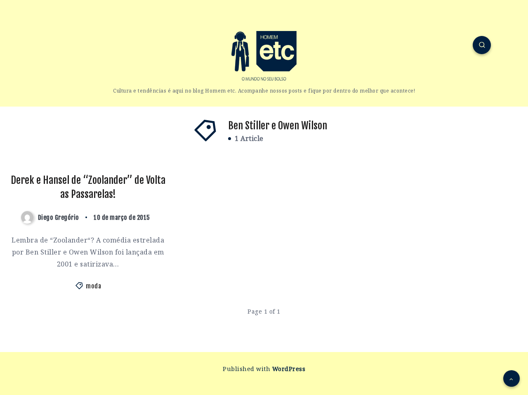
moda (93, 286)
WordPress (289, 369)
